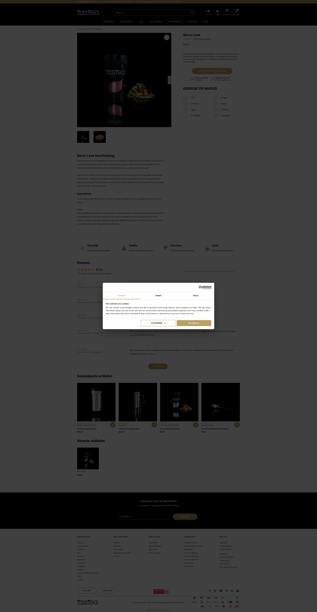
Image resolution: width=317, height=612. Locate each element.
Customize (156, 323)
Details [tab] (159, 295)
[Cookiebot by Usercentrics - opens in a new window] (200, 287)
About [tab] (195, 295)
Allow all (193, 323)
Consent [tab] (121, 295)
